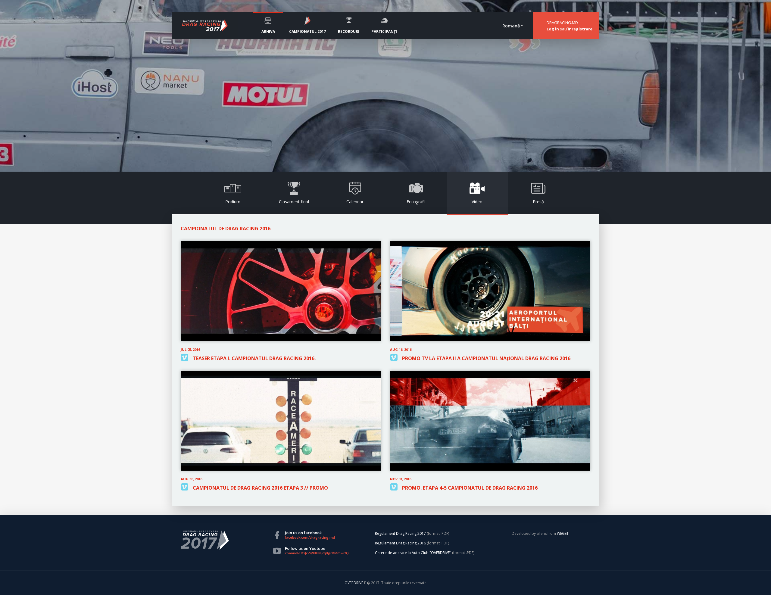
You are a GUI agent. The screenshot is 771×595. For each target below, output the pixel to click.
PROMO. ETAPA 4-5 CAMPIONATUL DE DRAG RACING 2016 (470, 487)
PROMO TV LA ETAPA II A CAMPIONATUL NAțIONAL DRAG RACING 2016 (486, 358)
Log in (553, 29)
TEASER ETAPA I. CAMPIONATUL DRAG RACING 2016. (254, 358)
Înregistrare (580, 29)
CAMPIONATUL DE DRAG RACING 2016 (225, 228)
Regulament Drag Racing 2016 (400, 543)
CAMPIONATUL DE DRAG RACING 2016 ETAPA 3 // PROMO (260, 487)
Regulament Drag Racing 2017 (400, 533)
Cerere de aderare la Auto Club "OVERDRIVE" (413, 552)
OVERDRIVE (354, 582)
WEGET (563, 533)
